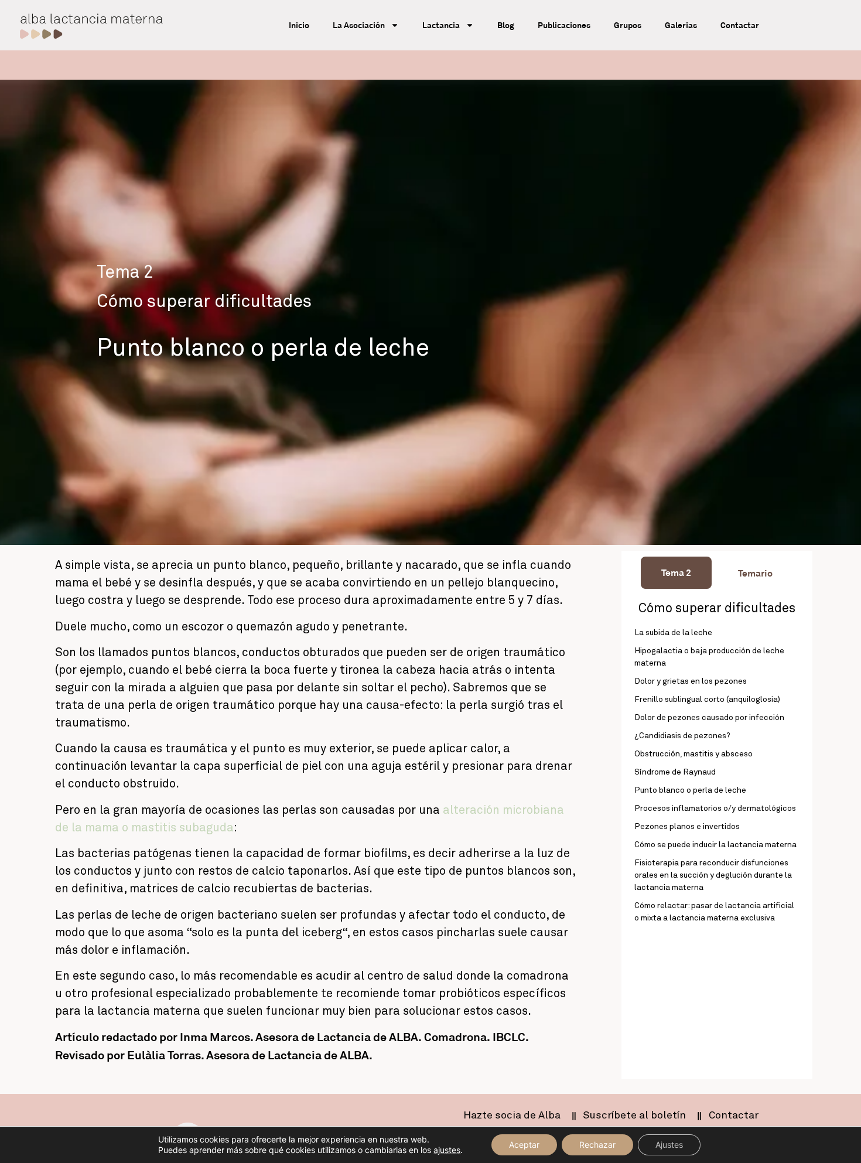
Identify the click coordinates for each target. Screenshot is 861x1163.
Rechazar (597, 1145)
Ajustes (669, 1145)
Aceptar (524, 1145)
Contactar (739, 25)
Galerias (681, 25)
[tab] (676, 573)
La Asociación (359, 25)
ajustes (446, 1150)
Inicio (299, 25)
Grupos (627, 25)
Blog (505, 25)
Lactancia (441, 25)
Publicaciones (564, 25)
